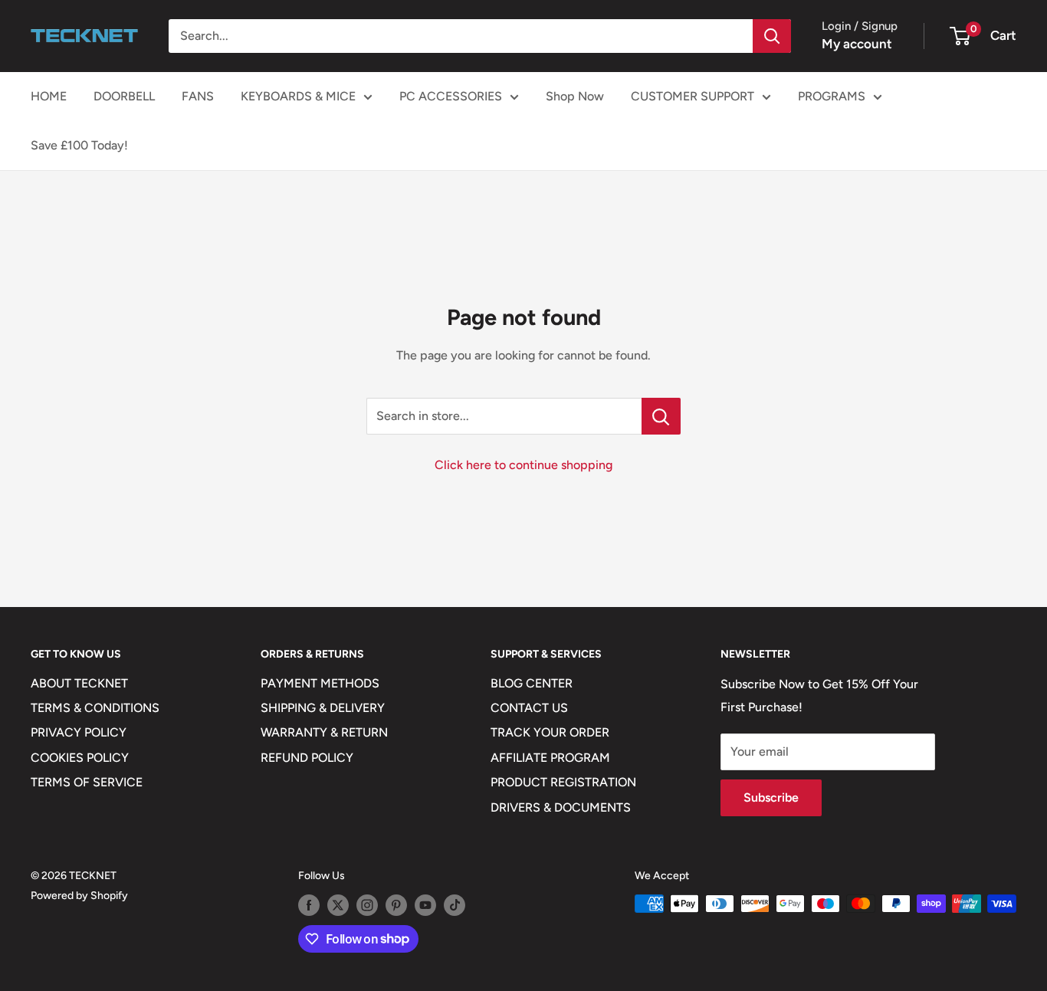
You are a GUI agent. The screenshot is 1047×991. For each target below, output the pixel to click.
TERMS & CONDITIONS (95, 708)
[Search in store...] (661, 416)
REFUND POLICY (307, 757)
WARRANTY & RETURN (324, 732)
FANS (198, 96)
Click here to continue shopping (523, 465)
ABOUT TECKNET (79, 683)
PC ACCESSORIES (450, 96)
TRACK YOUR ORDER (550, 732)
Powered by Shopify (79, 895)
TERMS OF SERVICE (87, 782)
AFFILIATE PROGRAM (550, 757)
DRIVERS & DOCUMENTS (561, 807)
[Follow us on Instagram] (367, 905)
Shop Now (575, 96)
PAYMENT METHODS (320, 683)
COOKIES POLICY (80, 757)
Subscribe (771, 797)
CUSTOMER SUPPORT (692, 96)
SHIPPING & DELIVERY (323, 708)
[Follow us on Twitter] (338, 905)
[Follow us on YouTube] (425, 905)
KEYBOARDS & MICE (298, 96)
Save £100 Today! (79, 145)
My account (857, 43)
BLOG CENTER (532, 683)
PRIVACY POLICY (78, 732)
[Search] (772, 36)
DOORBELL (124, 96)
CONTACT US (529, 708)
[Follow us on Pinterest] (396, 905)
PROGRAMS (831, 96)
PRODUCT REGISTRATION (563, 782)
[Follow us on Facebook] (309, 905)
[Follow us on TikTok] (454, 905)
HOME (49, 96)
